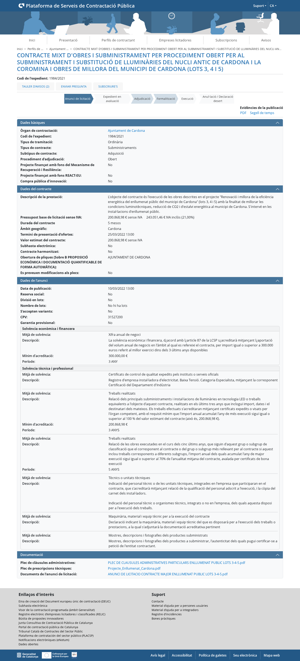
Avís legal (158, 655)
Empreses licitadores (175, 40)
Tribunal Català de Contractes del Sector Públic (51, 631)
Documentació (31, 554)
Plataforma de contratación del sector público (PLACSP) (56, 636)
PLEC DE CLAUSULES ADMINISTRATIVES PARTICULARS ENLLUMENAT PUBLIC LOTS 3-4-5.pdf (176, 562)
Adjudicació (142, 99)
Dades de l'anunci (34, 280)
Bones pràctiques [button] (164, 618)
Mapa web (272, 655)
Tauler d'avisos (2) (35, 86)
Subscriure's (108, 86)
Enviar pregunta (74, 86)
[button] (259, 5)
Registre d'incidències (167, 614)
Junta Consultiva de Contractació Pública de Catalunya (56, 623)
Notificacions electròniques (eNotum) (44, 640)
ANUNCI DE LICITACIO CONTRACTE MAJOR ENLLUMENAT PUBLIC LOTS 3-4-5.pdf (168, 574)
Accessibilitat (182, 655)
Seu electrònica (245, 655)
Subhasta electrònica (33, 606)
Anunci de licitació (77, 99)
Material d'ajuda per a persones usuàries (180, 606)
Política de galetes (213, 655)
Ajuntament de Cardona (65, 49)
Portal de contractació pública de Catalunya (48, 627)
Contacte (158, 601)
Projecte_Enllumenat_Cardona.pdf (134, 568)
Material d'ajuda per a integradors (175, 610)
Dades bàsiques (32, 122)
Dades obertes (28, 644)
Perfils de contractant (118, 40)
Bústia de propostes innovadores (41, 618)
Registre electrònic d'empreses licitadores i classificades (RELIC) (62, 614)
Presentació (68, 40)
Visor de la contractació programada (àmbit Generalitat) (57, 610)
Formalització (166, 99)
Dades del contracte (35, 189)
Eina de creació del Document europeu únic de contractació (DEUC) (64, 601)
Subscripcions (226, 40)
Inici (32, 40)
